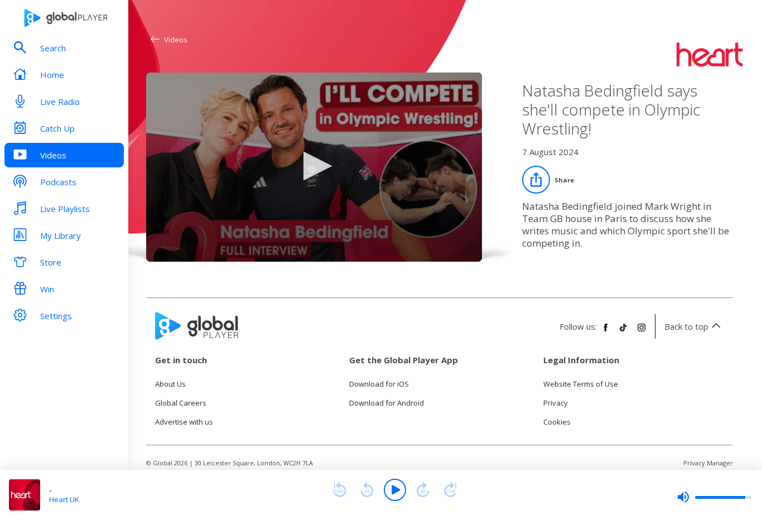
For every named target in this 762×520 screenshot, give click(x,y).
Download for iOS (379, 384)
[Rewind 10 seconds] (367, 490)
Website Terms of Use (580, 384)
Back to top (686, 326)
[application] (314, 167)
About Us (170, 384)
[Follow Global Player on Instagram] (641, 332)
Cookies (557, 422)
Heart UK (64, 499)
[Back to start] (339, 490)
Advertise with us (184, 422)
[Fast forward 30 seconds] (423, 490)
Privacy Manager (708, 462)
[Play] (395, 490)
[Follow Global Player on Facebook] (606, 332)
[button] (314, 166)
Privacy (555, 403)
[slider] (714, 497)
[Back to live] (451, 490)
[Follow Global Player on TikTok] (623, 332)
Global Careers (180, 403)
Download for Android (386, 403)
